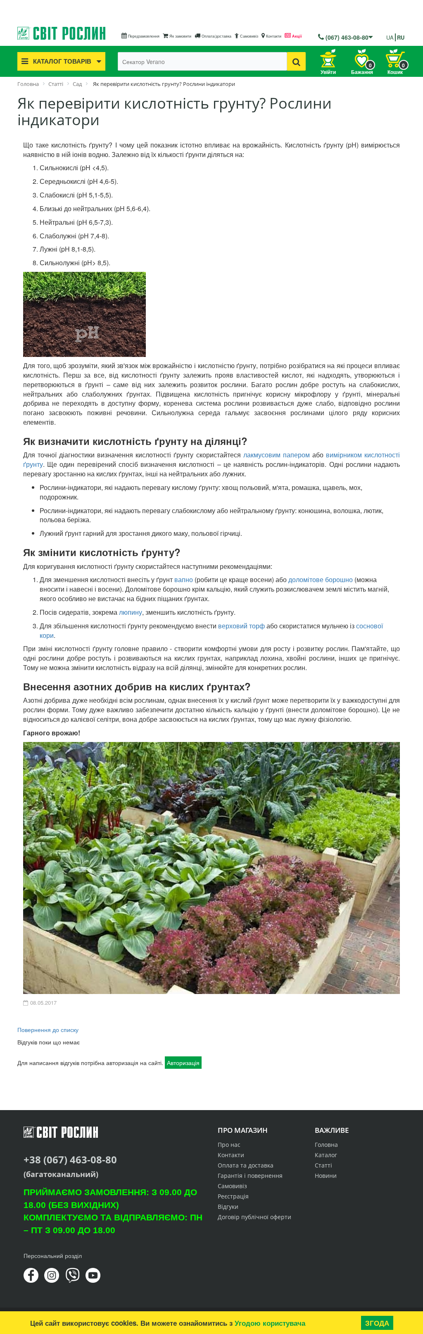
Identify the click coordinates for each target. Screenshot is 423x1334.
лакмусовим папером (276, 454)
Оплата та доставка (245, 1165)
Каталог (326, 1155)
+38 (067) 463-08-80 (70, 1159)
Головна (326, 1145)
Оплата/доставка (215, 36)
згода (377, 1323)
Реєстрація (233, 1196)
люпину (130, 612)
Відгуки (228, 1206)
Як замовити (179, 36)
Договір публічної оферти (254, 1217)
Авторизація (183, 1062)
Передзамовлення (143, 36)
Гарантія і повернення (250, 1175)
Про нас (229, 1145)
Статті (323, 1165)
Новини (326, 1175)
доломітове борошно (320, 579)
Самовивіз (248, 36)
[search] (296, 61)
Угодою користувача (270, 1323)
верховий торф (241, 625)
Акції (296, 36)
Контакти (273, 36)
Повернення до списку (47, 1029)
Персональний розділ (53, 1255)
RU (400, 37)
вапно (183, 579)
